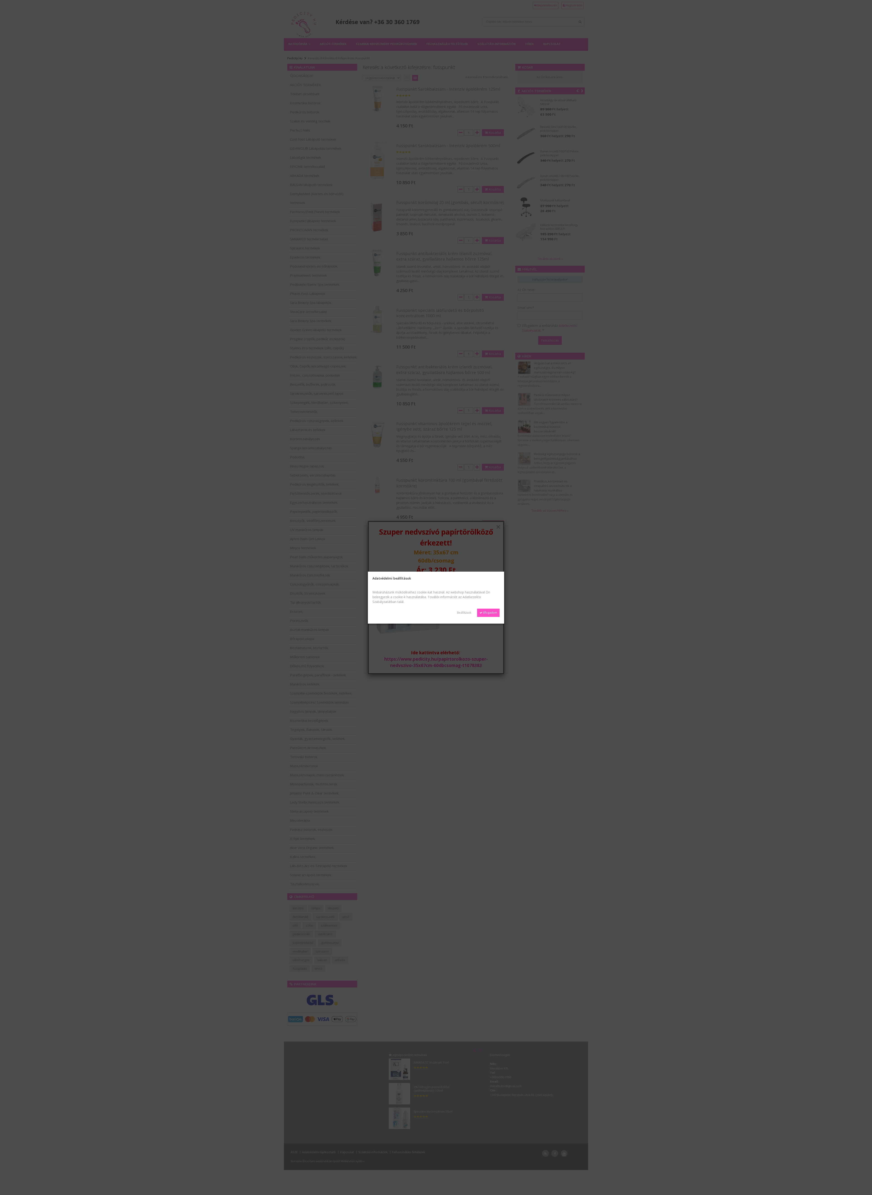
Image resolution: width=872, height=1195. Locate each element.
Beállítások (464, 613)
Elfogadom (489, 613)
